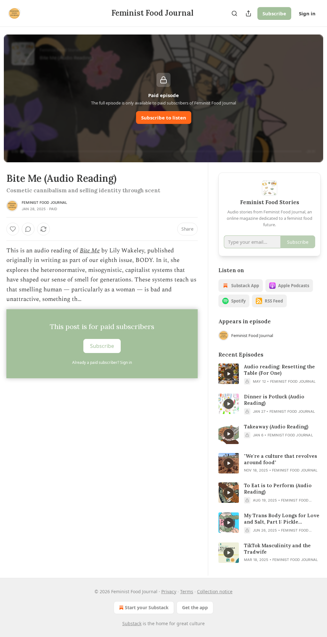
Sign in (307, 13)
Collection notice (214, 591)
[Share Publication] (248, 13)
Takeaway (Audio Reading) (276, 427)
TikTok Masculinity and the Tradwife (277, 548)
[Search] (234, 13)
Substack (131, 623)
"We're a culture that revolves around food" (280, 459)
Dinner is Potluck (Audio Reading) (274, 400)
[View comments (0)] (28, 229)
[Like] (12, 229)
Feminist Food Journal (44, 202)
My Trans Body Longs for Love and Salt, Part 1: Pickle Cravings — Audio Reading (281, 518)
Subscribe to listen (163, 117)
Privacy (168, 591)
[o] (229, 374)
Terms (186, 591)
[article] (269, 374)
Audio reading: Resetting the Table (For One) (279, 370)
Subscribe (274, 13)
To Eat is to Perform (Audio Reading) (278, 488)
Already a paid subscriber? (102, 362)
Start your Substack (147, 607)
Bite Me (90, 250)
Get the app (195, 607)
